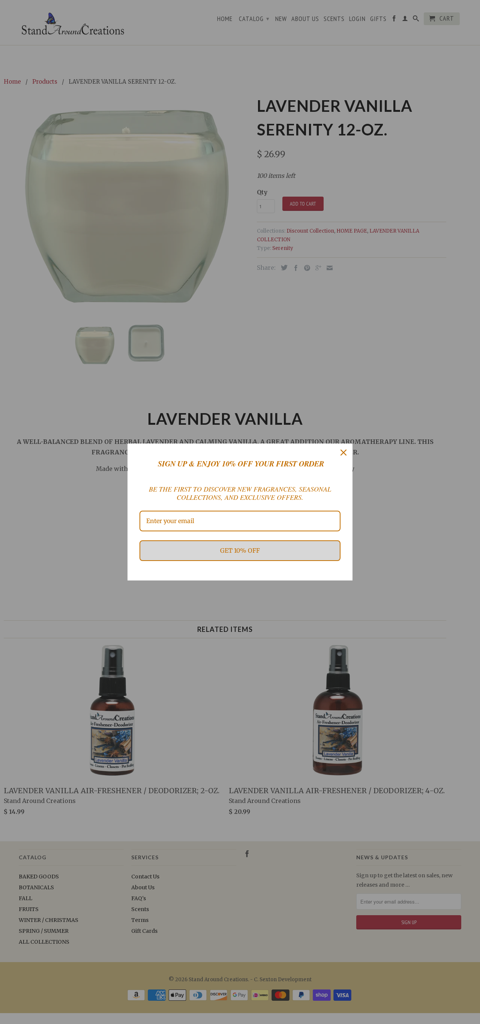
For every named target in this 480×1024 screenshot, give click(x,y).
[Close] (343, 453)
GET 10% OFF (240, 550)
